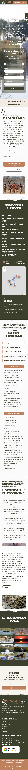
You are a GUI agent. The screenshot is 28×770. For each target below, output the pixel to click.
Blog (3, 729)
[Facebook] (26, 14)
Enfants (6, 74)
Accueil (4, 722)
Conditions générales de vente (14, 762)
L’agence (4, 726)
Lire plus (7, 587)
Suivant (14, 88)
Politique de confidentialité (19, 760)
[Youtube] (26, 17)
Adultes (6, 68)
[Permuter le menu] (9, 2)
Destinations (6, 724)
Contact (5, 731)
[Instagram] (26, 21)
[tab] (7, 262)
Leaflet (23, 294)
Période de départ (8, 81)
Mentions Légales (6, 760)
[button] (5, 185)
